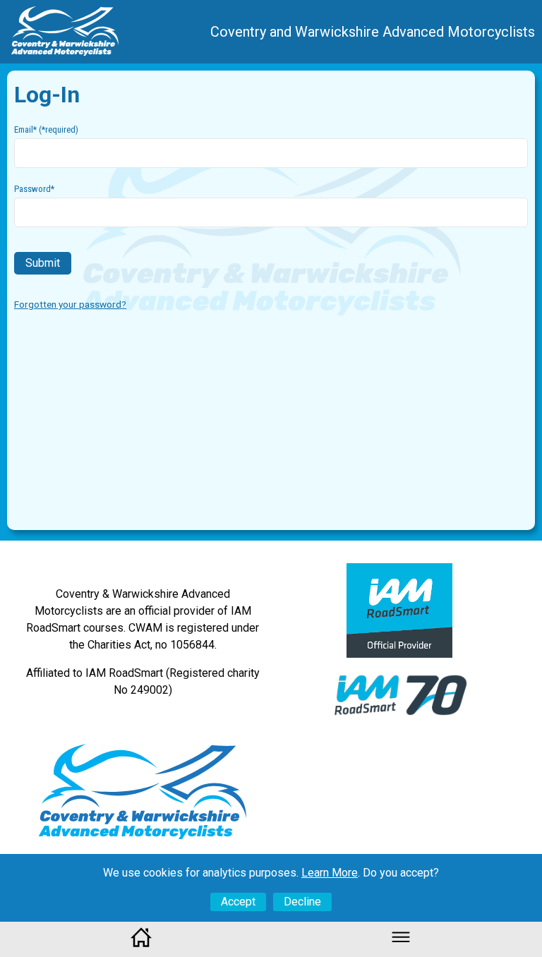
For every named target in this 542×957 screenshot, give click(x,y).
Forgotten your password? (70, 304)
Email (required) (46, 129)
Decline (302, 901)
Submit (42, 263)
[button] (400, 944)
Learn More (329, 872)
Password (34, 188)
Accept (238, 901)
